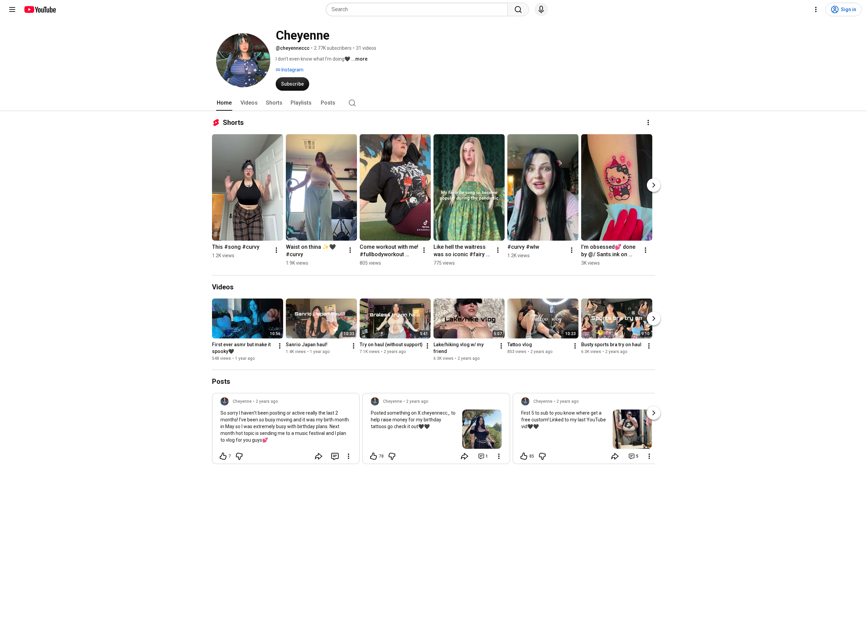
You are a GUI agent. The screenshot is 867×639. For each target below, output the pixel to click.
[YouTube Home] (40, 9)
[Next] (653, 185)
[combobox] (419, 9)
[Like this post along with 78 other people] (373, 456)
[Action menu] (348, 456)
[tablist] (433, 103)
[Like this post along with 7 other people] (223, 456)
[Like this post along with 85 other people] (524, 456)
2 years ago (267, 401)
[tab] (224, 103)
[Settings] (816, 9)
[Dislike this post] (239, 456)
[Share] (318, 456)
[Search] (518, 9)
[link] (285, 430)
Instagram (291, 69)
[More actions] (648, 122)
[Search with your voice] (541, 9)
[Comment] (335, 456)
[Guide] (12, 9)
